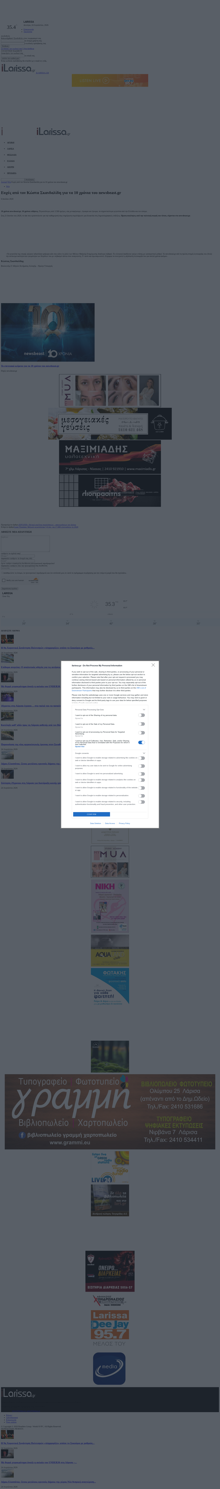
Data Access (110, 823)
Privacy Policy (124, 823)
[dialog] (110, 744)
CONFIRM (91, 814)
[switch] (141, 715)
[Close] (154, 665)
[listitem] (110, 709)
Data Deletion (95, 823)
